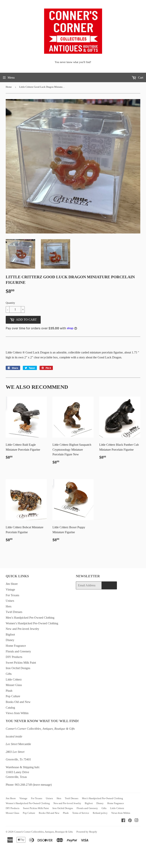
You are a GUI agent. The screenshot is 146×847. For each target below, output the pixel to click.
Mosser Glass (14, 685)
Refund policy (100, 813)
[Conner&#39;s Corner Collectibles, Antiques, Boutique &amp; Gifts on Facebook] (123, 820)
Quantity (10, 302)
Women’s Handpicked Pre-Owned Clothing (32, 623)
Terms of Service (80, 813)
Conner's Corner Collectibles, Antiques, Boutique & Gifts (43, 831)
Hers (8, 606)
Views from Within (17, 713)
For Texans (12, 595)
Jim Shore (12, 583)
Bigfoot (10, 634)
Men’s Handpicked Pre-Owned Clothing (30, 617)
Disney (10, 640)
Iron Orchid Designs (18, 668)
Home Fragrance (16, 645)
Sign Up (109, 585)
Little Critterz (14, 679)
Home (9, 86)
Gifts (9, 673)
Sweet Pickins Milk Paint (21, 662)
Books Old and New (18, 701)
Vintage (10, 589)
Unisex (10, 600)
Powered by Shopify (86, 831)
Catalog (10, 707)
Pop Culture (13, 696)
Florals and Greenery (18, 651)
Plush (9, 690)
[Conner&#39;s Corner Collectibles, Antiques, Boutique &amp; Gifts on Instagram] (136, 820)
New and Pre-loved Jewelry (22, 628)
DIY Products (14, 657)
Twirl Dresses (14, 612)
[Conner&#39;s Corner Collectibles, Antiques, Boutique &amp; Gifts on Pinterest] (130, 820)
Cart (140, 77)
